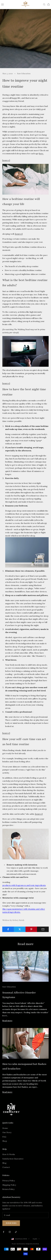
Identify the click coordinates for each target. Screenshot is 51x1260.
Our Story (6, 1132)
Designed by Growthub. (32, 1244)
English (35, 1239)
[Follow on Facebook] (3, 1232)
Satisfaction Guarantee (12, 1159)
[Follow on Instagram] (10, 1232)
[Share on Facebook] (8, 929)
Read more (7, 1020)
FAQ (4, 1137)
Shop (4, 1141)
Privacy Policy (8, 1180)
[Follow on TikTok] (16, 1232)
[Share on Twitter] (20, 929)
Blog (4, 1163)
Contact (6, 1167)
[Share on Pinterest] (31, 929)
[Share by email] (43, 929)
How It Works (8, 1154)
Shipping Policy (9, 1185)
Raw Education (23, 73)
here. (41, 153)
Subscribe (11, 1223)
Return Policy (8, 1189)
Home (5, 1128)
